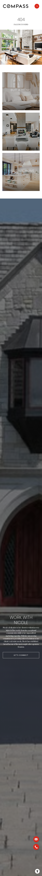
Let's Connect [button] (21, 655)
